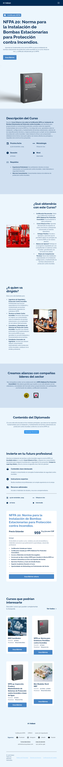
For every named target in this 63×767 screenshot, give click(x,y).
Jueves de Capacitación (41, 733)
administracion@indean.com (25, 744)
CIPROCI (30, 733)
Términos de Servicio (35, 757)
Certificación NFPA (20, 733)
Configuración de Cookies (50, 757)
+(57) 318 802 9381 (40, 744)
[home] (7, 3)
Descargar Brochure (31, 432)
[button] (58, 3)
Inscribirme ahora (31, 577)
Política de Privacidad (22, 757)
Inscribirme (9, 57)
